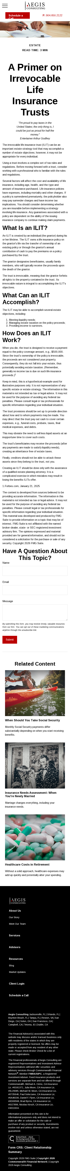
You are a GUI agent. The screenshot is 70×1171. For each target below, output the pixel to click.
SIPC (39, 1073)
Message (7, 601)
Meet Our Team (17, 923)
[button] (17, 15)
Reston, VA (47, 1017)
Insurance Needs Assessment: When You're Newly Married (30, 794)
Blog (11, 965)
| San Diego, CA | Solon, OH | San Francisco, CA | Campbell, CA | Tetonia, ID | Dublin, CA (33, 1021)
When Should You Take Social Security (32, 720)
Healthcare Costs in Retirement (27, 864)
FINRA (31, 1073)
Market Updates (17, 972)
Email (5, 582)
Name (5, 562)
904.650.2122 (52, 15)
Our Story (14, 917)
